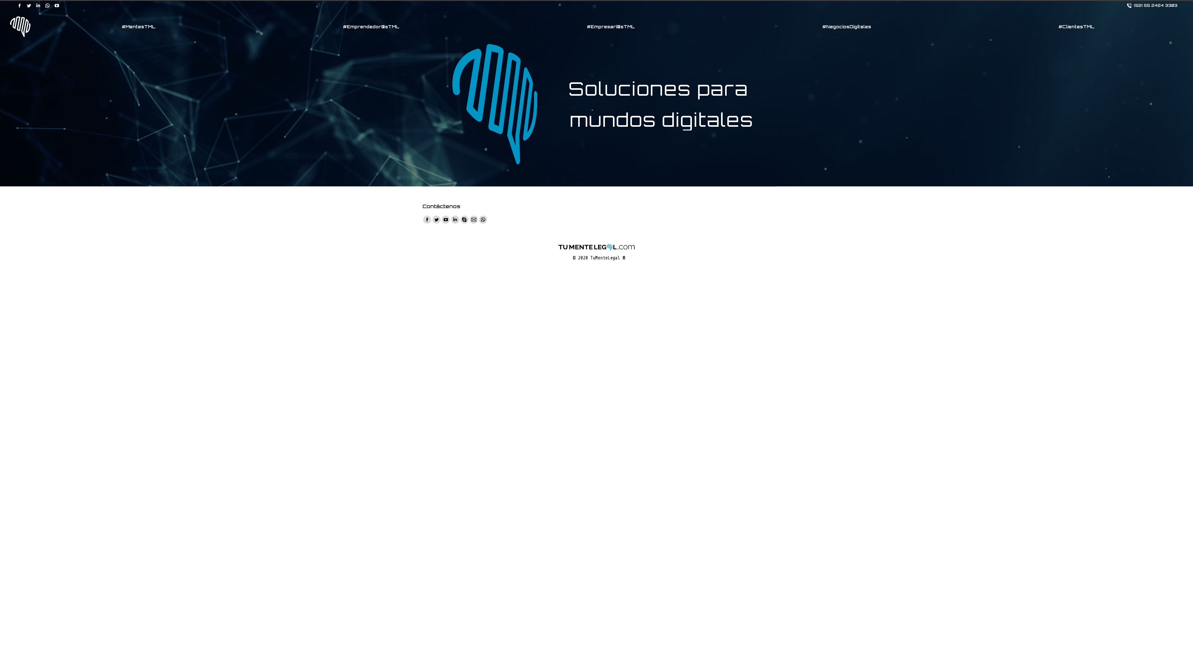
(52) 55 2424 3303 (1155, 5)
